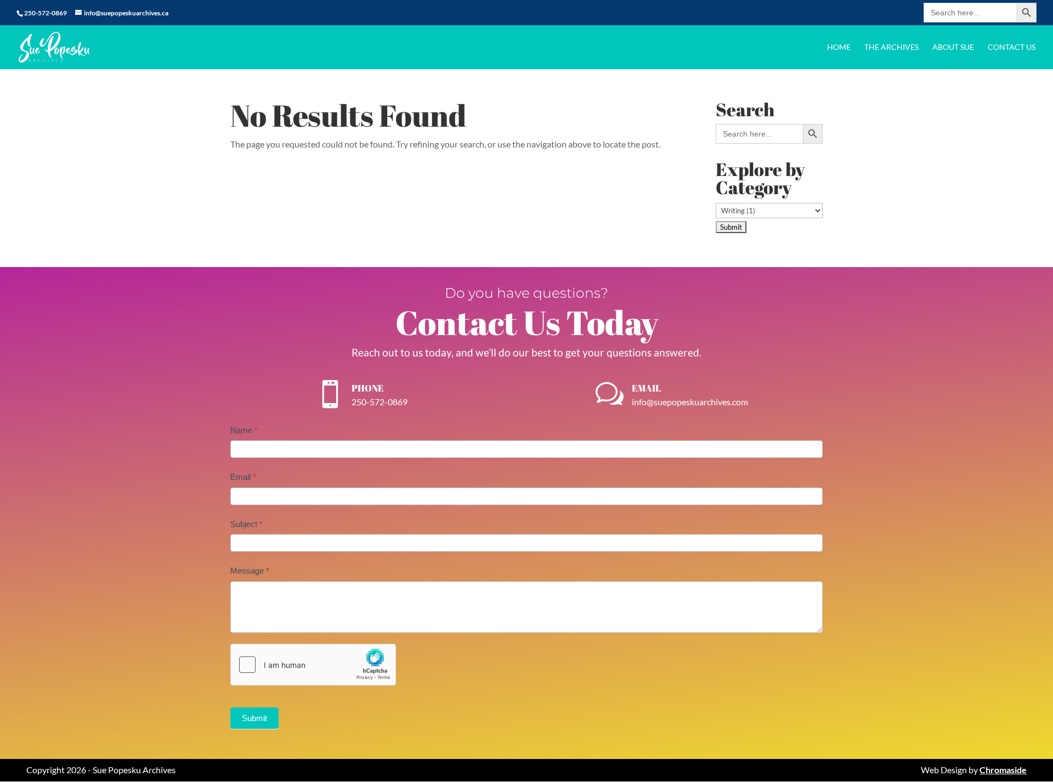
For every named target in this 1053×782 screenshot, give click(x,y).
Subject (246, 524)
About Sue (953, 47)
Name (244, 430)
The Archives (891, 47)
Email (243, 476)
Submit (254, 718)
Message (249, 570)
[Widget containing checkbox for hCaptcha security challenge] (313, 664)
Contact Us (1011, 47)
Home (839, 47)
